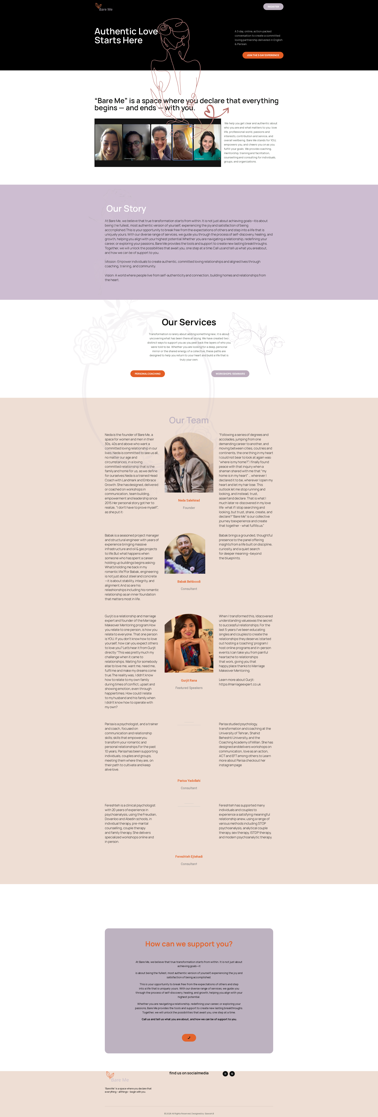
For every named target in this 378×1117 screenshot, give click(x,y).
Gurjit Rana (189, 680)
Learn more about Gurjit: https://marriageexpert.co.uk (240, 681)
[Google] (232, 1073)
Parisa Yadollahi (189, 781)
